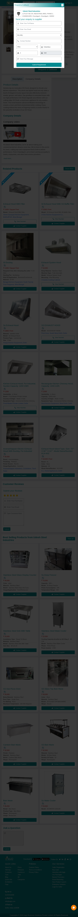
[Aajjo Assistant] (73, 907)
